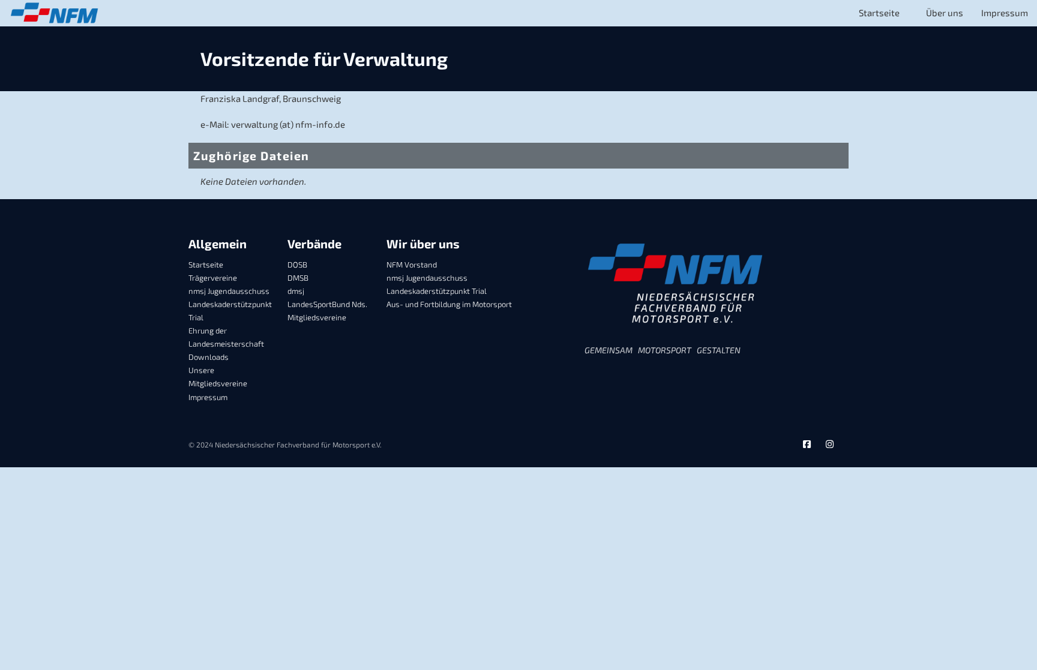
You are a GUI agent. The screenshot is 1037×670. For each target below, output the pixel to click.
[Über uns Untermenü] (920, 13)
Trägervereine (212, 278)
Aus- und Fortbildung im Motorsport (449, 304)
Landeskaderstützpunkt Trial (230, 310)
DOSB (297, 264)
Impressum (1004, 12)
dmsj (295, 291)
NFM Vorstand (411, 264)
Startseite (879, 12)
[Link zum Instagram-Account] (830, 444)
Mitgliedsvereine (316, 317)
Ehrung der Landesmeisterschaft (226, 337)
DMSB (297, 278)
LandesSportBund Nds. (327, 304)
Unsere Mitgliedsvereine (217, 376)
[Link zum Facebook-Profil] (807, 444)
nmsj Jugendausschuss (228, 291)
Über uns (944, 12)
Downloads (208, 357)
